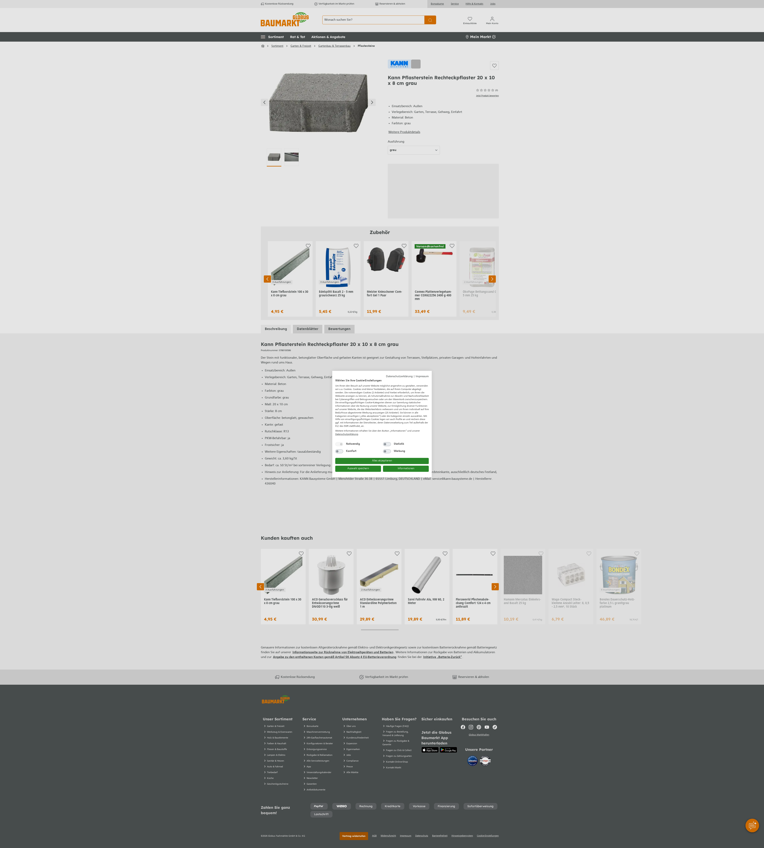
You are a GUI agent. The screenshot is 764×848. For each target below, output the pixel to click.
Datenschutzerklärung (399, 376)
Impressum (422, 376)
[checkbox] (339, 444)
